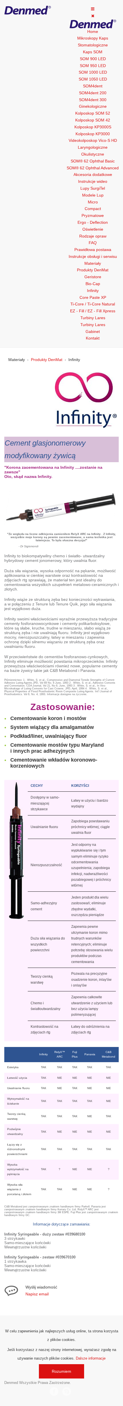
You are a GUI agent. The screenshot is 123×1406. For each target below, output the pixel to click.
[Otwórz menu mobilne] (92, 9)
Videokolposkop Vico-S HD (93, 140)
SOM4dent (92, 86)
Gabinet (93, 331)
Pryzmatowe (93, 215)
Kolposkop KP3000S (92, 127)
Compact (93, 208)
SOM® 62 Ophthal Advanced (93, 168)
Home (92, 31)
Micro (93, 202)
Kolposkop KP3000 (93, 134)
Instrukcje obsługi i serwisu (93, 256)
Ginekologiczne (93, 106)
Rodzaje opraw (92, 236)
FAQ (93, 242)
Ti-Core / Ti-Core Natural (92, 304)
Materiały (92, 263)
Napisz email (37, 1294)
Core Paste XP (93, 297)
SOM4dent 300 (92, 99)
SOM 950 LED (93, 65)
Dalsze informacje (91, 1358)
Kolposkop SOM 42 (92, 120)
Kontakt (93, 338)
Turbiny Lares (92, 317)
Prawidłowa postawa (92, 249)
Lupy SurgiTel (92, 188)
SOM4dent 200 (92, 93)
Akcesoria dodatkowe (93, 174)
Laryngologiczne (93, 147)
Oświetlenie (92, 229)
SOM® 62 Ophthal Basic (93, 161)
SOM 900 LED (93, 58)
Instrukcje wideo (92, 181)
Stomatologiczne (93, 45)
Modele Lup (93, 195)
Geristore (92, 276)
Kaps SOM (92, 52)
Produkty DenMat (92, 270)
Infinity (93, 290)
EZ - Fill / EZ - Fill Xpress (92, 311)
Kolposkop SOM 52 (92, 113)
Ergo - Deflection (93, 222)
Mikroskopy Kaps (92, 38)
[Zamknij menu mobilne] (92, 15)
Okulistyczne (92, 154)
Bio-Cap (93, 283)
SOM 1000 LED (93, 72)
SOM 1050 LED (93, 79)
